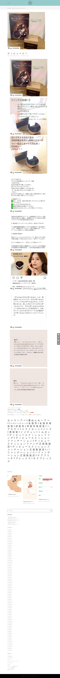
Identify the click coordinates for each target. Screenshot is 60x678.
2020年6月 (10, 590)
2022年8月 (10, 546)
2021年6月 (10, 570)
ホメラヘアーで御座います (13, 666)
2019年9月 (10, 606)
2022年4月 (10, 553)
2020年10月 (10, 584)
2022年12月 (10, 540)
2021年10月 (10, 563)
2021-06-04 (10, 55)
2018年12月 (10, 621)
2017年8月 (10, 648)
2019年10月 (10, 604)
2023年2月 (10, 536)
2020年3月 (10, 596)
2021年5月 (10, 572)
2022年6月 (10, 550)
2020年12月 (10, 580)
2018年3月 (10, 636)
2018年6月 (10, 631)
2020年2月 (10, 597)
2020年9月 (10, 585)
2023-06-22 (10, 496)
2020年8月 (10, 587)
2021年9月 (10, 565)
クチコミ (9, 659)
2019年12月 (10, 601)
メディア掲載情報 (11, 667)
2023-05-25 (25, 503)
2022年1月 (10, 558)
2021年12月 (10, 560)
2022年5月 (10, 552)
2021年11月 (10, 562)
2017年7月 (10, 650)
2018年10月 (10, 624)
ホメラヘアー (17, 55)
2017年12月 (10, 641)
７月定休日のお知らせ (12, 494)
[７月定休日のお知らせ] (14, 483)
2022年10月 (10, 543)
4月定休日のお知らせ (12, 522)
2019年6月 (10, 611)
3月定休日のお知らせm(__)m (13, 524)
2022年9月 (10, 545)
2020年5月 (10, 592)
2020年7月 (10, 589)
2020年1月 (10, 599)
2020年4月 (10, 594)
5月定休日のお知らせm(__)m (44, 499)
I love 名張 (10, 657)
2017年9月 (10, 646)
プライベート (10, 662)
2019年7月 (10, 609)
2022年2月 (10, 557)
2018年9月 (10, 626)
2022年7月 (10, 548)
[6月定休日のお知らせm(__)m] (30, 487)
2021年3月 (10, 575)
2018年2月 (10, 638)
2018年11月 (10, 623)
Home (9, 8)
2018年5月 (10, 633)
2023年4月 (10, 533)
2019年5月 (10, 612)
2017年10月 (10, 645)
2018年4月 (10, 634)
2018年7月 (10, 629)
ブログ (14, 8)
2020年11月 (10, 582)
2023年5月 (10, 531)
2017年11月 (10, 643)
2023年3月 (10, 535)
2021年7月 (10, 568)
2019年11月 (10, 602)
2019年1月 (10, 619)
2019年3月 (10, 616)
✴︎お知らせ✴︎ (10, 656)
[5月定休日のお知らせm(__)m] (45, 486)
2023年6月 (10, 530)
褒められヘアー (11, 669)
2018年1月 (10, 639)
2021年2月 (10, 577)
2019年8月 (10, 607)
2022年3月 (10, 555)
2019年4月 (10, 614)
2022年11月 (10, 541)
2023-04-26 (41, 501)
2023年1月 (10, 538)
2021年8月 (10, 567)
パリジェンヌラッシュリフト (13, 661)
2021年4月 (10, 574)
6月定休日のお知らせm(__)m (28, 501)
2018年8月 (10, 628)
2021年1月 (10, 579)
